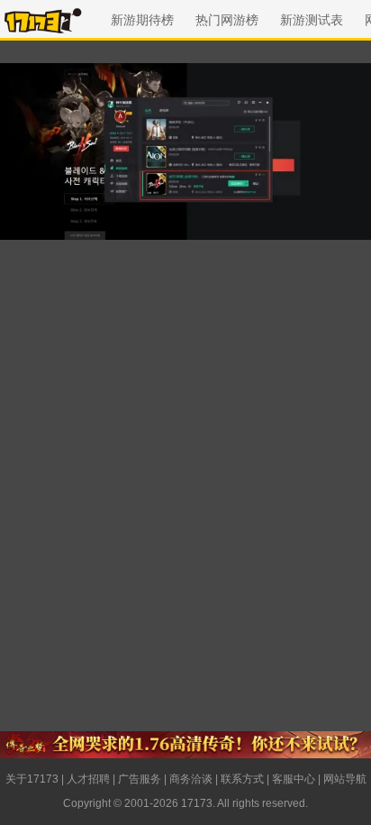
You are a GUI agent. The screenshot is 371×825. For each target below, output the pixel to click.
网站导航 (344, 779)
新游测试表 (311, 20)
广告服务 (139, 779)
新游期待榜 (142, 20)
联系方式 (242, 779)
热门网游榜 (226, 20)
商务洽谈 (191, 779)
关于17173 (32, 779)
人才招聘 (88, 779)
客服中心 (293, 779)
